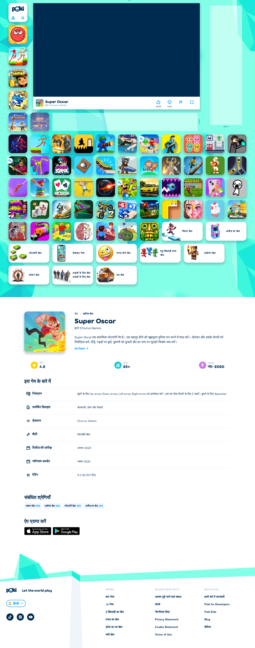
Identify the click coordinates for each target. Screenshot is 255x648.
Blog (207, 619)
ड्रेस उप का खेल (114, 627)
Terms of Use (163, 634)
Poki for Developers (217, 604)
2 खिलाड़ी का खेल (115, 612)
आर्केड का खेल (94, 506)
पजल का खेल (112, 619)
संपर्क (157, 604)
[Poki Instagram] (20, 617)
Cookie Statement (166, 627)
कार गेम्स (110, 596)
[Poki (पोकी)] (18, 9)
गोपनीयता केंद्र (162, 612)
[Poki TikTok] (10, 617)
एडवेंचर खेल (88, 314)
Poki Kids (210, 612)
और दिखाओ (80, 348)
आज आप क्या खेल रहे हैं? (22, 18)
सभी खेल (110, 634)
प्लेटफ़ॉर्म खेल (73, 506)
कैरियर (207, 627)
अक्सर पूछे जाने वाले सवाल (168, 596)
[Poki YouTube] (30, 617)
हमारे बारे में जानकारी (214, 596)
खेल (76, 314)
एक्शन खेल (33, 506)
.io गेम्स (110, 604)
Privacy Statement (166, 619)
